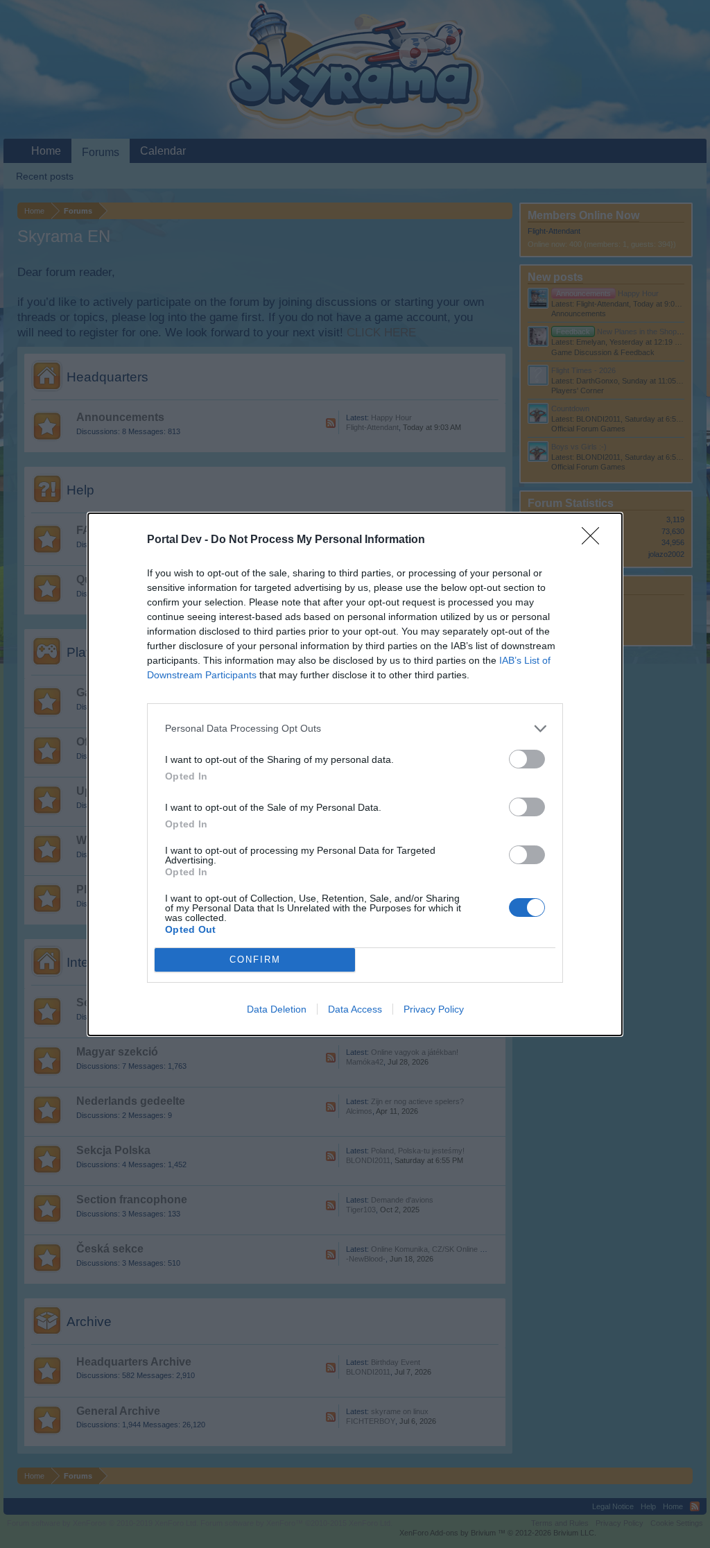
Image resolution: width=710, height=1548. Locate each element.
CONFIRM (255, 959)
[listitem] (355, 728)
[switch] (527, 759)
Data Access (355, 1009)
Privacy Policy (434, 1009)
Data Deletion (276, 1009)
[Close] (595, 540)
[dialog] (355, 774)
